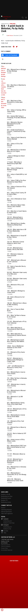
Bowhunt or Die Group (9, 523)
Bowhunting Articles (6, 502)
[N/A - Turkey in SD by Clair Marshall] (3, 145)
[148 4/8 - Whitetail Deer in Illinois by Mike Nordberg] (3, 305)
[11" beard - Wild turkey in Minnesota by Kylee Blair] (3, 164)
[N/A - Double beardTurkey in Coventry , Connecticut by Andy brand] (3, 132)
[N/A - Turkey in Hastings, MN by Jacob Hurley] (3, 112)
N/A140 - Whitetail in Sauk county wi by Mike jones (17, 273)
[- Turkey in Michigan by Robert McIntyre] (3, 158)
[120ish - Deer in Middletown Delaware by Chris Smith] (3, 348)
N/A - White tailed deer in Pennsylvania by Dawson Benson (16, 334)
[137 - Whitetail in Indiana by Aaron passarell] (3, 256)
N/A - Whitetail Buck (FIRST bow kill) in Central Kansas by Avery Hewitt (16, 447)
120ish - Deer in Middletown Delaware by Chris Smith (15, 346)
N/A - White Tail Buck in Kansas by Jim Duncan (16, 316)
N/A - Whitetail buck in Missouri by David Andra (16, 391)
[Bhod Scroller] (21, 599)
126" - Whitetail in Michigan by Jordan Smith (16, 291)
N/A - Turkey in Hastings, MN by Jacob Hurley (16, 110)
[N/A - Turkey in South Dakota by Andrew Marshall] (3, 139)
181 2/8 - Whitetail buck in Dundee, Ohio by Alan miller (15, 248)
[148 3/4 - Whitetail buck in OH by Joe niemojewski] (3, 410)
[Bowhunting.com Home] (6, 18)
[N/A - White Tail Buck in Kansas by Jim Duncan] (3, 317)
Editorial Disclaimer (5, 545)
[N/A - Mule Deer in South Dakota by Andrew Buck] (3, 213)
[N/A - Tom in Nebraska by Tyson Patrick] (3, 200)
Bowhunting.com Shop (6, 496)
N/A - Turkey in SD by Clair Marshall (15, 144)
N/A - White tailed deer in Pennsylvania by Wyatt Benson (16, 328)
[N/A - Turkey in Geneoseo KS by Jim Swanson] (3, 188)
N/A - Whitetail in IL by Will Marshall (15, 397)
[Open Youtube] (2, 531)
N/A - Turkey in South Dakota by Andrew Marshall (16, 138)
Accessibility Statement (6, 550)
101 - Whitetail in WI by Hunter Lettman (16, 353)
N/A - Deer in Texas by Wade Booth (15, 310)
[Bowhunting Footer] (7, 581)
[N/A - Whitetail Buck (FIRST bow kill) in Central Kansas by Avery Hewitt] (3, 448)
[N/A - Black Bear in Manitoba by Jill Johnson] (3, 87)
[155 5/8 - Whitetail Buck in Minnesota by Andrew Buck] (3, 219)
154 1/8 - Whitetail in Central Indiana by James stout (15, 242)
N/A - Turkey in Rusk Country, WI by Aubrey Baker (16, 193)
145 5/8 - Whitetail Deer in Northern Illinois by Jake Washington (15, 460)
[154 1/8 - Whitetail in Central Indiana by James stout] (3, 243)
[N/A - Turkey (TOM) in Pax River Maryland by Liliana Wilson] (3, 182)
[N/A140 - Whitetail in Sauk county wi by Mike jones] (3, 274)
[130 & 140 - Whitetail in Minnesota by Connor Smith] (3, 481)
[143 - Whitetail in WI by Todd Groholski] (3, 423)
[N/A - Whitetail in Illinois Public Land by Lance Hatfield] (3, 207)
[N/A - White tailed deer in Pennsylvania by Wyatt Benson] (3, 329)
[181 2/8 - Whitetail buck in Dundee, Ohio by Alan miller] (3, 250)
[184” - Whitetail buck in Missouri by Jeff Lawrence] (3, 262)
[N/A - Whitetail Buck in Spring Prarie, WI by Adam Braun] (3, 404)
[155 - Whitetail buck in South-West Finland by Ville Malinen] (3, 342)
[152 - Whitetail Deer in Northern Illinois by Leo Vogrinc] (3, 151)
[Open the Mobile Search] (23, 18)
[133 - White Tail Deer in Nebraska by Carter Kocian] (3, 380)
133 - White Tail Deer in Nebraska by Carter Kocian (17, 379)
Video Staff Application (7, 513)
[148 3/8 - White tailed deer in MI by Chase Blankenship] (3, 231)
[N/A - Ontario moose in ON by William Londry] (3, 441)
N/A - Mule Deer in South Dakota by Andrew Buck (16, 211)
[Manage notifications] (2, 610)
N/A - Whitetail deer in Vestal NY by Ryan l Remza (16, 236)
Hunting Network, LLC (8, 537)
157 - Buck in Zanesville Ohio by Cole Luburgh (16, 267)
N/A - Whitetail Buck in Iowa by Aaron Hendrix (16, 372)
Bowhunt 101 (4, 500)
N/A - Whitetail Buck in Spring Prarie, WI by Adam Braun (15, 403)
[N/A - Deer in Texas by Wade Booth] (3, 311)
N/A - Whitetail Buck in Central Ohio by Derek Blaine (16, 415)
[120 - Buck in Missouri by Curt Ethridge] (3, 299)
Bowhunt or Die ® (5, 494)
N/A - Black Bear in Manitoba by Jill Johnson (16, 85)
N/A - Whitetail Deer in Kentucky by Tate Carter (16, 467)
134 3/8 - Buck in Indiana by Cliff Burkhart (16, 434)
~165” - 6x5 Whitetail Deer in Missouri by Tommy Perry (15, 366)
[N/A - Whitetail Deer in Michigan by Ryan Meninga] (3, 71)
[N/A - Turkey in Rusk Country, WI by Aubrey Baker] (3, 194)
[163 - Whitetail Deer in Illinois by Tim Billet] (3, 429)
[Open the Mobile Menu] (26, 18)
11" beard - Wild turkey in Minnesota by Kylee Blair (14, 162)
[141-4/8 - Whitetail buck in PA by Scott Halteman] (3, 323)
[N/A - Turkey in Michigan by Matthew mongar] (3, 170)
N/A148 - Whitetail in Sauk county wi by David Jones (17, 279)
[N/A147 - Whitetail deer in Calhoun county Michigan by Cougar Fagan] (3, 361)
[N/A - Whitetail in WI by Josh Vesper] (3, 286)
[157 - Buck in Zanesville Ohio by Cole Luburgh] (3, 268)
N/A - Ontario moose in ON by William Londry (16, 440)
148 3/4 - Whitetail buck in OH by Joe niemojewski (16, 409)
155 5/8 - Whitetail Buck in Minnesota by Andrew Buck (15, 218)
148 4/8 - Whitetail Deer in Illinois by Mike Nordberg (17, 303)
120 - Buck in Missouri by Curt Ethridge (16, 297)
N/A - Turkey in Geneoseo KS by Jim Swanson (16, 187)
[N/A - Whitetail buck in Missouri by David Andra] (3, 392)
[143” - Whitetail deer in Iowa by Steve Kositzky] (3, 386)
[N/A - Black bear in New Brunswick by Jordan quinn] (3, 102)
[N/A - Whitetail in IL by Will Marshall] (3, 398)
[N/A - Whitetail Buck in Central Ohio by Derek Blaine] (3, 417)
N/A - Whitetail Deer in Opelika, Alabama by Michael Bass (16, 224)
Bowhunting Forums (6, 498)
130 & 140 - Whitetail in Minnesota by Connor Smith (15, 479)
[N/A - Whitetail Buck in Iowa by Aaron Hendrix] (3, 374)
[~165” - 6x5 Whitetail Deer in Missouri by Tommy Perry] (3, 368)
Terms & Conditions (5, 546)
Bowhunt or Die (7, 529)
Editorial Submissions (6, 511)
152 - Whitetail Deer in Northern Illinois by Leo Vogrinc (16, 150)
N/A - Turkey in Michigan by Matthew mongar (15, 169)
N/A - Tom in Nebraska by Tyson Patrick (16, 199)
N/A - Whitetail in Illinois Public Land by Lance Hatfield (16, 205)
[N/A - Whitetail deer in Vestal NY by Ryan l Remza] (3, 237)
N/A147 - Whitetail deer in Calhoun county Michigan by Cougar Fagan (15, 359)
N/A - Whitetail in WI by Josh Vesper (15, 285)
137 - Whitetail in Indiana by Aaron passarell (15, 254)
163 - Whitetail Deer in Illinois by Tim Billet (16, 428)
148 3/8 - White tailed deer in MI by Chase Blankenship (16, 230)
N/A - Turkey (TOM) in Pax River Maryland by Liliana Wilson (16, 181)
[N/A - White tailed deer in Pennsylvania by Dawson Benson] (3, 335)
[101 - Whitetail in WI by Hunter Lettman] (3, 354)
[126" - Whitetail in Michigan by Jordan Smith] (3, 292)
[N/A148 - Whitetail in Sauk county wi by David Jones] (3, 280)
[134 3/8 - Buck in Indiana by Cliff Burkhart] (3, 435)
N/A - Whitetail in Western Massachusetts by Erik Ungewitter (14, 123)
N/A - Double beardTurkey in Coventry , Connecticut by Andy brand (16, 131)
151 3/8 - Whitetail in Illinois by (16, 454)
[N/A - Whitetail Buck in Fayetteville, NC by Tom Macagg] (3, 475)
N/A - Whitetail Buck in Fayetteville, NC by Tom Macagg (16, 473)
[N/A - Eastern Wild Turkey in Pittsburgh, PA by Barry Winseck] (3, 118)
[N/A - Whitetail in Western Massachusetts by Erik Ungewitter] (3, 124)
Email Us (3, 507)
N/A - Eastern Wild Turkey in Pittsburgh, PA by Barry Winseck (16, 116)
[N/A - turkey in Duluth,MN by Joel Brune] (3, 176)
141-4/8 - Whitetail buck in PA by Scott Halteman (16, 322)
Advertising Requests (6, 509)
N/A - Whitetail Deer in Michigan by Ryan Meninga (16, 70)
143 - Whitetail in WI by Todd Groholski (15, 422)
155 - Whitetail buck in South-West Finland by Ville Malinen (15, 340)
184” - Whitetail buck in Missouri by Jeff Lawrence (16, 261)
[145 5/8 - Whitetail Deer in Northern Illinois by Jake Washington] (3, 461)
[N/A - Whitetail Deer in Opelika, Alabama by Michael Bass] (3, 225)
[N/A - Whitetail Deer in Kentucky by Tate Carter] (3, 468)
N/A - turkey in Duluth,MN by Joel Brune (17, 175)
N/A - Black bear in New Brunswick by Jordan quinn (14, 101)
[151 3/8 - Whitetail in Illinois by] (3, 455)
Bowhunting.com (8, 521)
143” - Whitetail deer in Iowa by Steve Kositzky (16, 385)
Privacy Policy (4, 548)
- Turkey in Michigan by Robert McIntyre (16, 156)
